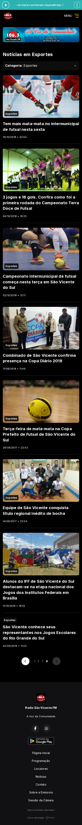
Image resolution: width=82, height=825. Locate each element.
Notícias (41, 776)
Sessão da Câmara (41, 800)
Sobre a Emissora (41, 792)
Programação (41, 760)
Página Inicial (41, 753)
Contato (41, 784)
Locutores (41, 768)
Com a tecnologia (35, 818)
